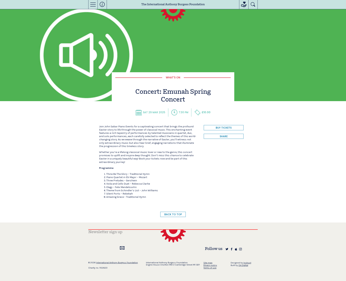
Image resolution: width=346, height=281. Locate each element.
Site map (207, 262)
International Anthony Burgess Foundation (117, 262)
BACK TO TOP (173, 214)
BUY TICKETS (224, 127)
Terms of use (209, 268)
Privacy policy (210, 265)
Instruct (247, 262)
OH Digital (243, 265)
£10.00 (206, 112)
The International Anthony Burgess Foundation (173, 4)
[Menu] (92, 4)
